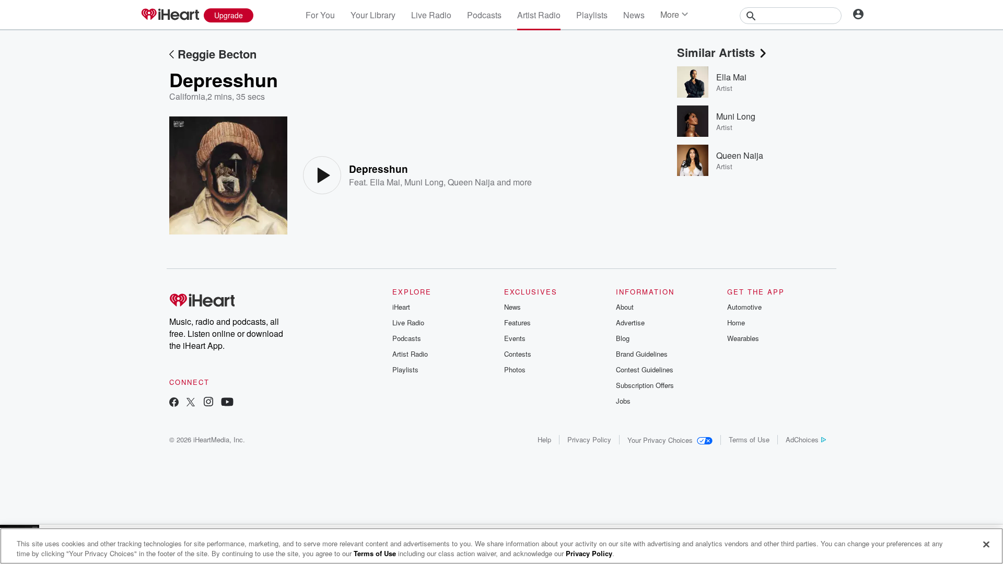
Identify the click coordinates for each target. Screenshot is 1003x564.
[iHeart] (169, 15)
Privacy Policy (589, 439)
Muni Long (424, 182)
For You (320, 15)
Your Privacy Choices (660, 440)
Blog (622, 338)
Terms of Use (749, 439)
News (634, 15)
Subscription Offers (645, 385)
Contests (517, 354)
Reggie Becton (217, 53)
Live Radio (431, 15)
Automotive (744, 307)
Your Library (373, 15)
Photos (515, 369)
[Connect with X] (190, 403)
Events (515, 338)
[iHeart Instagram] (208, 403)
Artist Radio (539, 15)
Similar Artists (716, 52)
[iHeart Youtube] (227, 403)
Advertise (630, 322)
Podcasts (484, 15)
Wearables (743, 338)
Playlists (592, 15)
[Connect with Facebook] (174, 403)
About (625, 307)
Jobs (623, 401)
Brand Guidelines (642, 354)
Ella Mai (385, 182)
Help (544, 439)
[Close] (986, 544)
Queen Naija (471, 182)
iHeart (401, 307)
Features (517, 322)
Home (736, 322)
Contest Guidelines (644, 369)
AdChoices (802, 439)
